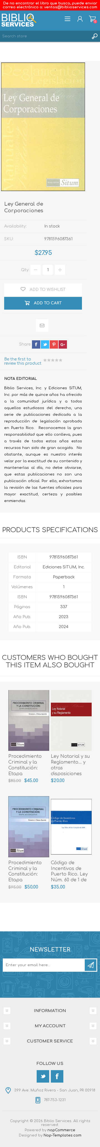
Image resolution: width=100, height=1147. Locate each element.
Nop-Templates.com (62, 1135)
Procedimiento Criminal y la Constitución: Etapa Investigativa (25, 768)
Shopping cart (92, 19)
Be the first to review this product (22, 361)
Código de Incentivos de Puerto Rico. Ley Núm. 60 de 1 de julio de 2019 (69, 874)
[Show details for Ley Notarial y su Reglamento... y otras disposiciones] (71, 720)
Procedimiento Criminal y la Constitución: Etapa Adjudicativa (25, 874)
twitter (45, 344)
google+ (63, 344)
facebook (36, 344)
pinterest (54, 344)
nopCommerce (61, 1130)
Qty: (25, 270)
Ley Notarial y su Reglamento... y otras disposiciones (70, 765)
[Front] (28, 720)
